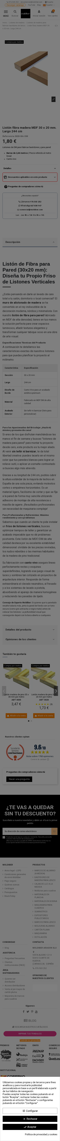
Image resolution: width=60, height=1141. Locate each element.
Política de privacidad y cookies (41, 1134)
